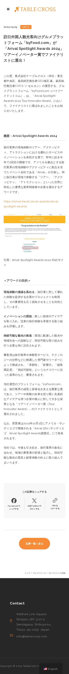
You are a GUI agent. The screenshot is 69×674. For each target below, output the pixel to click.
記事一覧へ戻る (34, 543)
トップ (27, 573)
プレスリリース (39, 573)
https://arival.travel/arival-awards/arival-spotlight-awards (31, 204)
